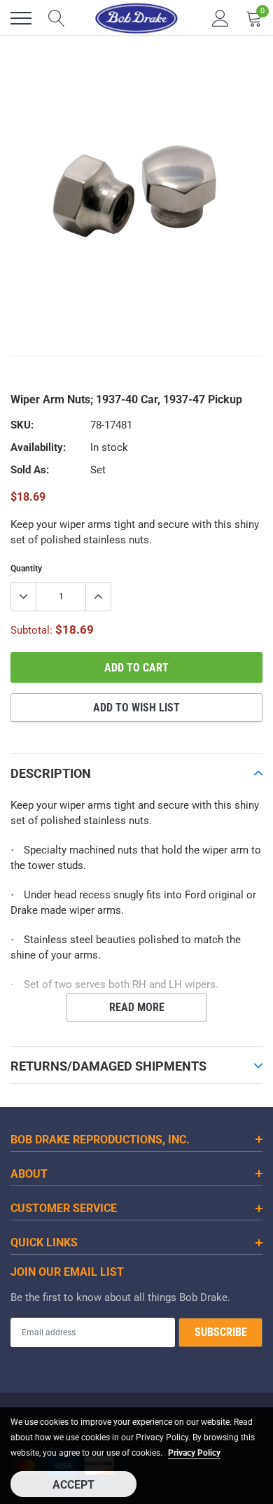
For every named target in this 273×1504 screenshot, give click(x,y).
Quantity (26, 568)
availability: (38, 447)
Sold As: (29, 470)
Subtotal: (31, 630)
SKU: (22, 425)
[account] (220, 18)
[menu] (20, 18)
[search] (56, 18)
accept (73, 1484)
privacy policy (194, 1453)
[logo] (136, 18)
